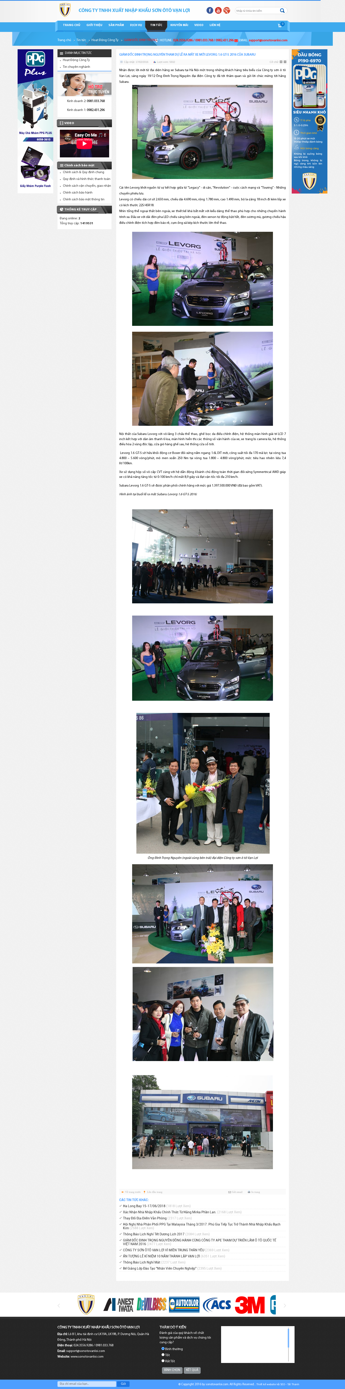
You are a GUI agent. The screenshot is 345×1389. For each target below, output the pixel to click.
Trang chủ (71, 25)
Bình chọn (172, 1370)
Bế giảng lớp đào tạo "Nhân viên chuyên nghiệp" (172, 1268)
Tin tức (156, 25)
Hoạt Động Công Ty (105, 40)
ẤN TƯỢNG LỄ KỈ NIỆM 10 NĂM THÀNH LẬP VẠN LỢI (174, 1256)
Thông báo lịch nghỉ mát (154, 1262)
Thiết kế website (266, 1384)
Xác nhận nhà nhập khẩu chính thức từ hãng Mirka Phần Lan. (182, 1212)
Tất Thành (293, 1384)
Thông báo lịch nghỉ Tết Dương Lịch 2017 (166, 1234)
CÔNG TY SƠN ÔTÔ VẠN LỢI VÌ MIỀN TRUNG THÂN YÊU (176, 1250)
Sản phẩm (116, 25)
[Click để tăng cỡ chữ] (281, 62)
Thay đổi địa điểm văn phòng (157, 1218)
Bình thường (174, 1349)
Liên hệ (215, 25)
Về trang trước (133, 1192)
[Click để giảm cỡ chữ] (285, 62)
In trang (255, 1192)
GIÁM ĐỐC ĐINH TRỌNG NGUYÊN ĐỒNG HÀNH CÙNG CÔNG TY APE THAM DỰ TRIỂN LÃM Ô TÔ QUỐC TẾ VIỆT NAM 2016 (199, 1242)
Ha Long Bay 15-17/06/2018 (157, 1206)
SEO (282, 1384)
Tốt (167, 1355)
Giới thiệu (94, 25)
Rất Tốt (170, 1361)
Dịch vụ (136, 25)
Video (198, 25)
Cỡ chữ (274, 62)
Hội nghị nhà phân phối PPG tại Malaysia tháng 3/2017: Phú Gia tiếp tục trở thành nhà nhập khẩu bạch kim (201, 1226)
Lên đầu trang (154, 1192)
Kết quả (192, 1370)
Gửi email (237, 1192)
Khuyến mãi (179, 25)
